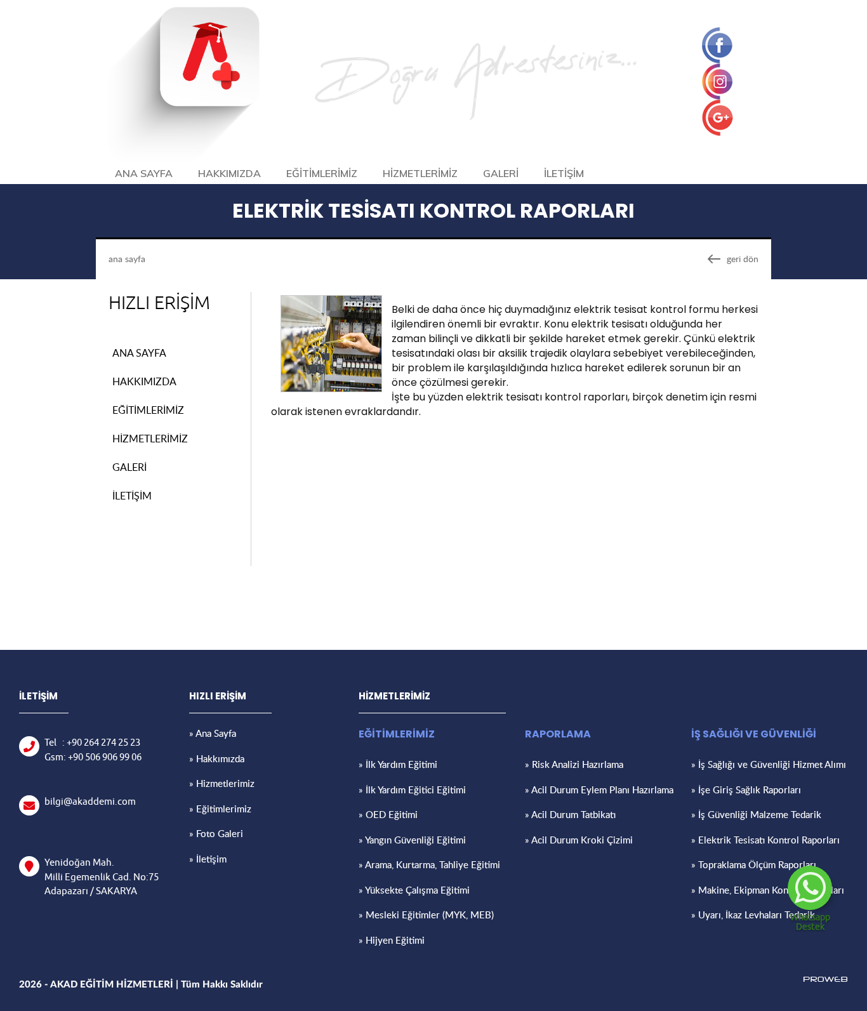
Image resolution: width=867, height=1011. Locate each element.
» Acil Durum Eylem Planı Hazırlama (599, 789)
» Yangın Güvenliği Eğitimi (412, 839)
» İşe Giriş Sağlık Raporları (746, 789)
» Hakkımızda (216, 758)
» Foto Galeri (216, 833)
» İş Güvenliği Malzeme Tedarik (756, 814)
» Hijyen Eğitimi (392, 940)
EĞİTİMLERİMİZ (321, 173)
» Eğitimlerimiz (220, 808)
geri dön (742, 259)
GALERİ (501, 173)
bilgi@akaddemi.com (90, 802)
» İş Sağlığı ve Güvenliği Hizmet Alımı (768, 764)
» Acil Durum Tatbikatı (570, 814)
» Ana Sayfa (212, 733)
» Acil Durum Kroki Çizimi (579, 839)
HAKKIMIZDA (229, 173)
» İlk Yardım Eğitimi (398, 764)
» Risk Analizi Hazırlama (574, 764)
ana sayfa (127, 259)
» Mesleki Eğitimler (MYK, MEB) (426, 914)
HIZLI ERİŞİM (159, 303)
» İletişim (208, 858)
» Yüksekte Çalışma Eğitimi (414, 889)
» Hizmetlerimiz (222, 783)
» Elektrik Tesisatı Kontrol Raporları (765, 839)
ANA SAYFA (144, 173)
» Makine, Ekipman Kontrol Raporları (767, 889)
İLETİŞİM (564, 173)
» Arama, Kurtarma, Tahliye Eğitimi (429, 864)
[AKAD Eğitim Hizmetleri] (183, 157)
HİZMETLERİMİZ (420, 173)
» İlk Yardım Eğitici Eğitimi (412, 789)
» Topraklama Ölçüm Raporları (753, 864)
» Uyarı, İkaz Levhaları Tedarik (753, 914)
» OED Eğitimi (388, 814)
